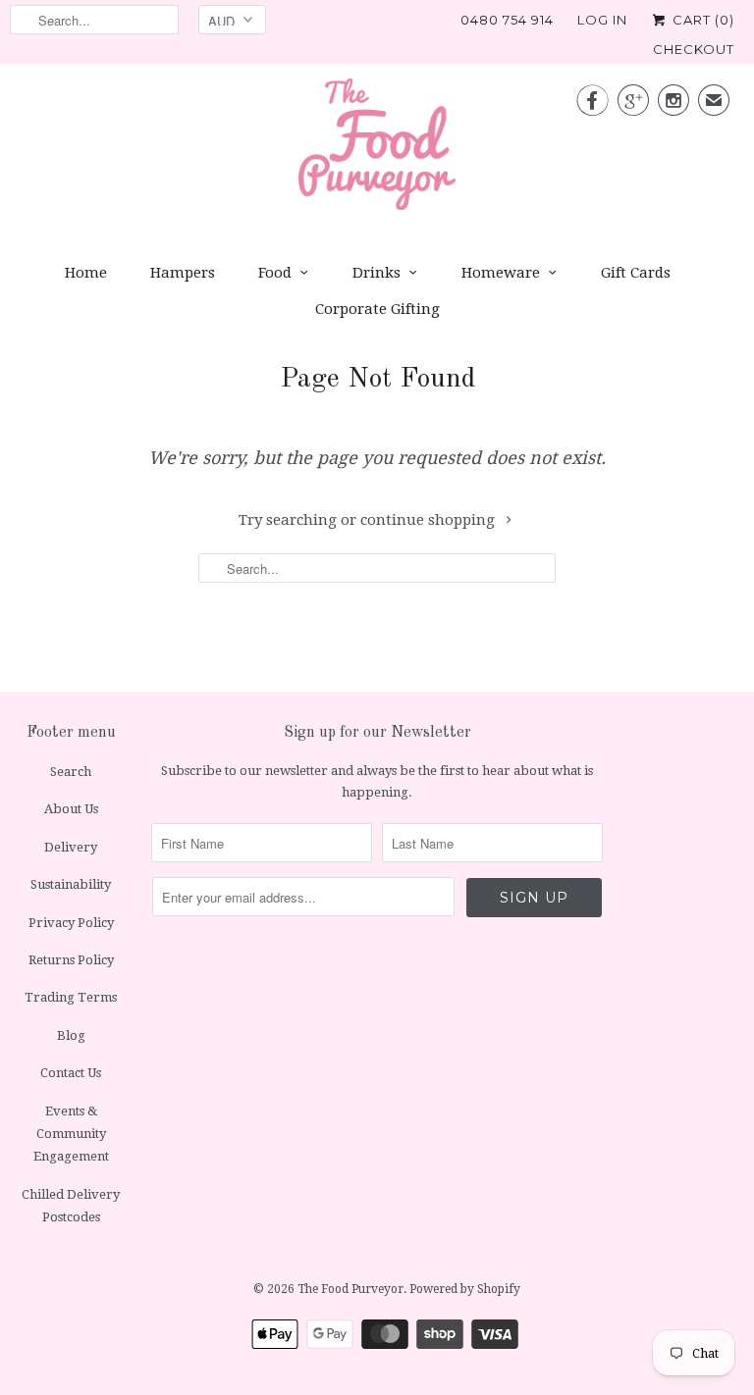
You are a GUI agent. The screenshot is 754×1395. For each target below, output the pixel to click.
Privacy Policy (71, 922)
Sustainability (70, 884)
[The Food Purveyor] (377, 149)
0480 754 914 (507, 19)
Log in (602, 19)
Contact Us (70, 1072)
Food (275, 273)
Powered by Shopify (464, 1289)
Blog (71, 1035)
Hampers (182, 273)
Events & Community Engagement (71, 1134)
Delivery (70, 847)
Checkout (693, 49)
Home (86, 273)
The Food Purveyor (350, 1289)
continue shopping (429, 520)
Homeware (500, 273)
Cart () (701, 19)
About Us (71, 808)
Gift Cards (636, 273)
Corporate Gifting (377, 309)
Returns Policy (71, 960)
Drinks (376, 273)
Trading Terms (71, 997)
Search (70, 771)
